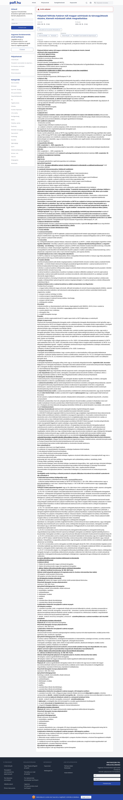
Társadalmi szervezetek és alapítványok (9, 772)
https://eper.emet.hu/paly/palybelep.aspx (50, 68)
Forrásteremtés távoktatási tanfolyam (31, 779)
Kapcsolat (73, 2)
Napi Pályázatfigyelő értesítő (30, 767)
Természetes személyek (8, 779)
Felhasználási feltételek (68, 767)
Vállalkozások (8, 784)
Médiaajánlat (48, 770)
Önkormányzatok (9, 788)
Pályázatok (45, 2)
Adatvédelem (68, 772)
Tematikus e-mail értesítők (29, 773)
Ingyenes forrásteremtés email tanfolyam (31, 786)
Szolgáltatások (59, 2)
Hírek (34, 2)
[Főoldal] (15, 2)
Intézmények (8, 766)
